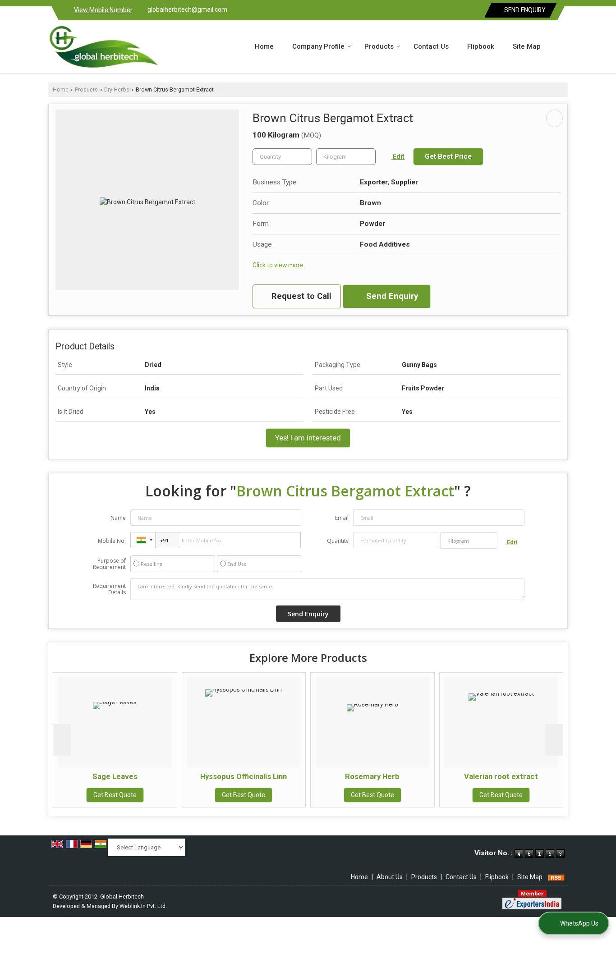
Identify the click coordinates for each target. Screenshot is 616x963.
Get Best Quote (115, 794)
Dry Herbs (116, 89)
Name (118, 518)
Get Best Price (448, 156)
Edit (398, 156)
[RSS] (556, 876)
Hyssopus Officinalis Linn (243, 776)
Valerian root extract (501, 776)
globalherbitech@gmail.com (187, 9)
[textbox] (346, 156)
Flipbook (480, 46)
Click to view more (278, 265)
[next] (554, 740)
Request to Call (300, 296)
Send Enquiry (524, 10)
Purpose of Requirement (109, 564)
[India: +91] (143, 540)
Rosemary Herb (372, 776)
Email (342, 518)
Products (379, 46)
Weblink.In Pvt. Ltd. (143, 906)
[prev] (62, 740)
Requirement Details (109, 589)
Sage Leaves (115, 776)
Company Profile (318, 46)
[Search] (562, 46)
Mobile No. (112, 541)
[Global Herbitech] (103, 47)
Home (264, 46)
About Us (390, 876)
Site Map (527, 46)
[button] (103, 10)
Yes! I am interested (308, 437)
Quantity (338, 541)
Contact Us (431, 46)
